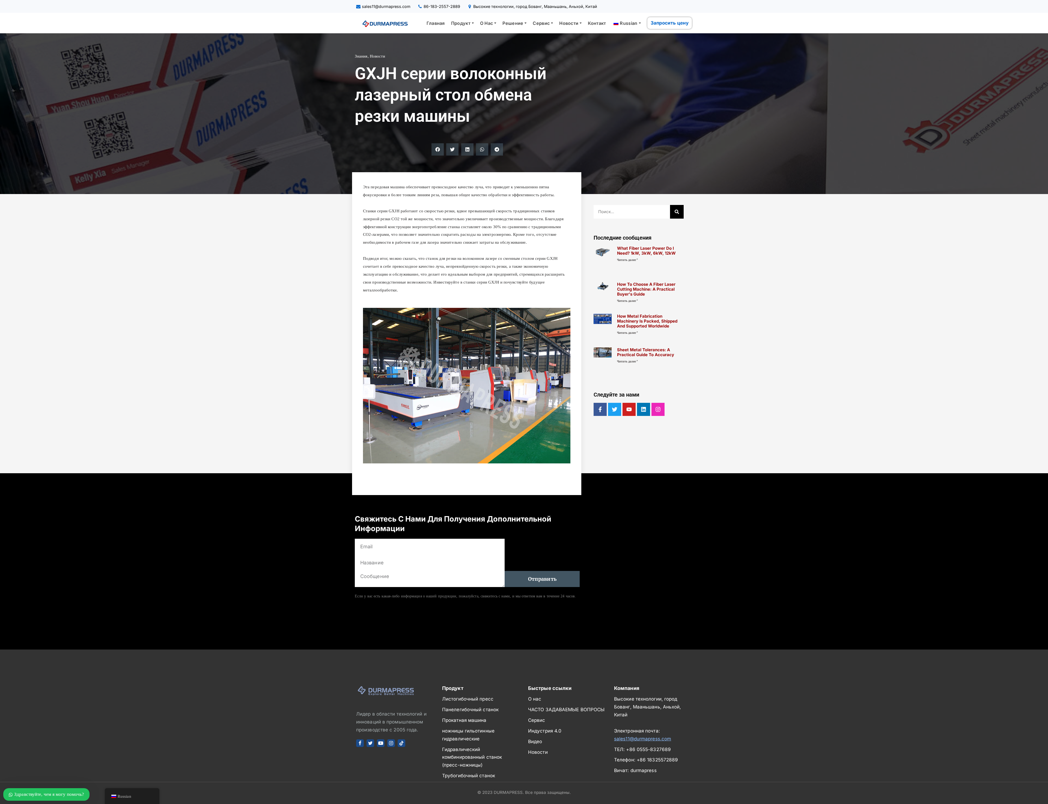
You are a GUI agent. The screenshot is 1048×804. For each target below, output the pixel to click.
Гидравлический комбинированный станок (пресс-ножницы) (472, 757)
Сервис (536, 720)
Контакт (597, 23)
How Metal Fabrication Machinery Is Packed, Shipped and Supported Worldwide (647, 321)
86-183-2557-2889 (442, 6)
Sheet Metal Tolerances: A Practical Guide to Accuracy (645, 352)
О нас (534, 699)
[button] (473, 23)
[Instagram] (658, 409)
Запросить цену (670, 23)
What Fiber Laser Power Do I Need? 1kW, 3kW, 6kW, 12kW (646, 251)
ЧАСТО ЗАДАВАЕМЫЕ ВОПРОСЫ (566, 709)
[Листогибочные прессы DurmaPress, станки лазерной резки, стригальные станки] (383, 23)
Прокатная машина (464, 720)
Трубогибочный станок (468, 775)
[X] (370, 743)
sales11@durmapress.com (386, 6)
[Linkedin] (643, 409)
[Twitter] (614, 409)
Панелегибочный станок (470, 709)
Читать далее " (627, 260)
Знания (361, 56)
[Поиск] (677, 212)
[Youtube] (629, 409)
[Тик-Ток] (401, 743)
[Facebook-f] (600, 409)
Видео (535, 741)
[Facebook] (360, 743)
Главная (436, 23)
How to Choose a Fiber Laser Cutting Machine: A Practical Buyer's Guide (646, 289)
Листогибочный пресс (467, 699)
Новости (377, 56)
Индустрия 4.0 (544, 731)
